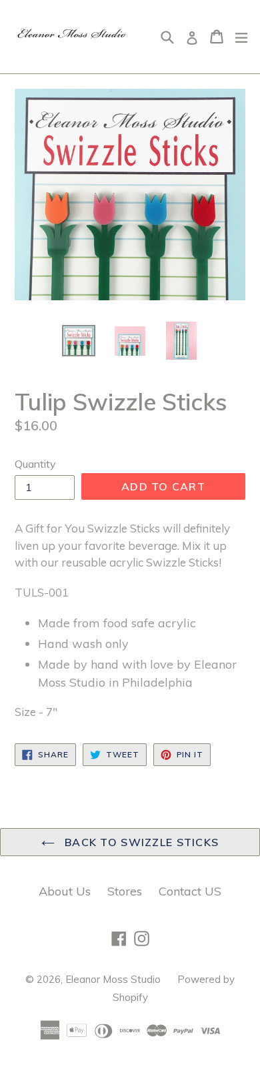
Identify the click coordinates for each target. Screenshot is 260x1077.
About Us (65, 891)
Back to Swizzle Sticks (140, 842)
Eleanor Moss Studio (113, 979)
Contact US (190, 891)
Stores (124, 891)
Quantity (35, 463)
